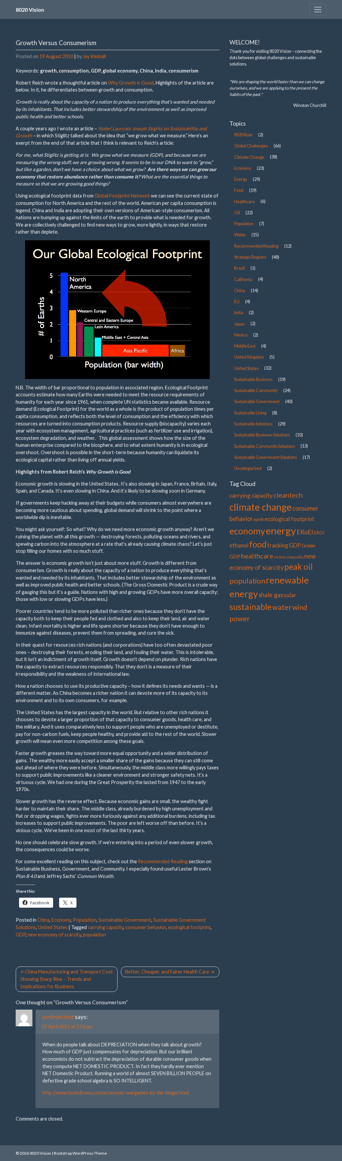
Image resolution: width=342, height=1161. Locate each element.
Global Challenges (251, 145)
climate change (260, 507)
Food (238, 190)
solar (290, 595)
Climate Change (249, 157)
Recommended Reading (163, 861)
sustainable (250, 607)
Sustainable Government (125, 920)
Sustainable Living (250, 412)
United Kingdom (249, 357)
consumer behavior (145, 927)
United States (52, 927)
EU (236, 301)
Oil (237, 212)
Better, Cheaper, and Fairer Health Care (167, 972)
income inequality (289, 557)
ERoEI (305, 532)
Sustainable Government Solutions (265, 457)
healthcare (257, 556)
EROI (319, 532)
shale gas (271, 595)
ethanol (238, 545)
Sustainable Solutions (253, 423)
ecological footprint (189, 927)
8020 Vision (30, 9)
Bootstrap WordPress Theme (80, 1153)
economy (247, 531)
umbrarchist (58, 1016)
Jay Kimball (94, 56)
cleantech (288, 495)
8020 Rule (243, 134)
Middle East (244, 346)
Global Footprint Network (122, 196)
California (243, 279)
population (94, 934)
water (282, 607)
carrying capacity (105, 927)
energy (281, 530)
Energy (240, 179)
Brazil (239, 268)
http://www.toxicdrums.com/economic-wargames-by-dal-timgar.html (115, 1092)
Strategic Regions (250, 257)
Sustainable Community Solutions (264, 446)
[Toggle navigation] (317, 10)
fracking (277, 545)
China (43, 920)
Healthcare (244, 201)
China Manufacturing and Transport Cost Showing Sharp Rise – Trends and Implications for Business (66, 979)
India (238, 312)
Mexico (240, 335)
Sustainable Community (256, 390)
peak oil (298, 566)
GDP (21, 934)
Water (240, 234)
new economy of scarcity (54, 934)
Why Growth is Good (131, 83)
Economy (61, 920)
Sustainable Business (253, 379)
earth (258, 519)
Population (85, 920)
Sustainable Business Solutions (262, 434)
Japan (239, 324)
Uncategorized (248, 468)
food (258, 544)
